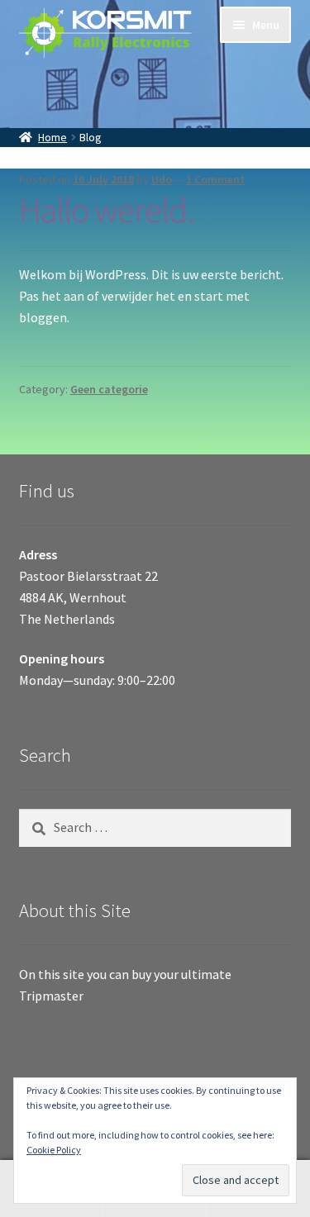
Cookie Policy (53, 1149)
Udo (161, 179)
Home (52, 137)
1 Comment (215, 179)
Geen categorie (109, 389)
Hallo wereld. (106, 209)
